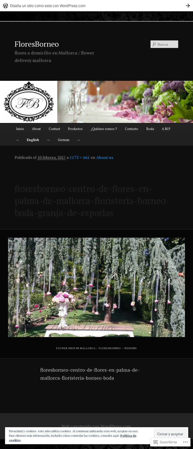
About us (104, 157)
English (33, 140)
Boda (150, 128)
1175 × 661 (80, 157)
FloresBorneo (37, 44)
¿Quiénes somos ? (104, 128)
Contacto (131, 128)
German (63, 140)
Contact (54, 128)
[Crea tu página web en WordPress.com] (96, 5)
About (36, 128)
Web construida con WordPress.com (96, 426)
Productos (75, 128)
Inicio (20, 128)
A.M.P (166, 128)
